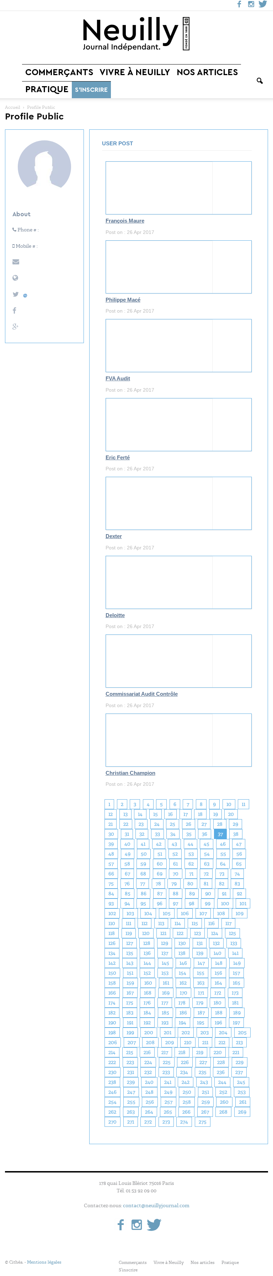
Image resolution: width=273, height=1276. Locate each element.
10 (228, 804)
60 (160, 863)
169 (166, 992)
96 (159, 903)
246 (112, 1092)
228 (221, 1062)
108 (221, 913)
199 (130, 1032)
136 (147, 953)
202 (186, 1032)
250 (187, 1092)
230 (112, 1072)
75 (111, 883)
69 (159, 873)
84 (111, 893)
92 (239, 893)
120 (146, 933)
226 (185, 1062)
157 (236, 972)
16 (170, 814)
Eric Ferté (118, 457)
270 (112, 1121)
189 (237, 1012)
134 (112, 953)
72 (206, 873)
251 (205, 1092)
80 (190, 883)
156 (218, 972)
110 (111, 923)
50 (144, 853)
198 (112, 1032)
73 (221, 873)
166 (112, 992)
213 (239, 1042)
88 (175, 893)
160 (148, 982)
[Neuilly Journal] (136, 34)
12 (110, 814)
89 (192, 893)
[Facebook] (239, 5)
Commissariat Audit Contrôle (142, 694)
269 (242, 1111)
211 (205, 1042)
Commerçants (59, 72)
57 (111, 863)
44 (190, 843)
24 (157, 824)
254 (112, 1102)
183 (129, 1012)
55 (223, 853)
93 (111, 903)
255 (131, 1102)
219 (199, 1052)
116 (211, 923)
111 (128, 923)
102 (112, 913)
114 (178, 923)
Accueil (12, 107)
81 (206, 883)
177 (164, 1002)
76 (127, 883)
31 (127, 834)
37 (220, 834)
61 (175, 863)
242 (185, 1082)
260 (224, 1102)
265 (168, 1111)
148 (219, 963)
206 (112, 1042)
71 (191, 873)
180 (217, 1002)
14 (140, 814)
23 (141, 824)
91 (224, 893)
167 (130, 992)
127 (129, 943)
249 (168, 1092)
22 (125, 824)
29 (235, 824)
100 (225, 903)
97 (175, 903)
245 (241, 1082)
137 (164, 953)
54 (207, 853)
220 (218, 1052)
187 (201, 1012)
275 (203, 1121)
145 (165, 963)
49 (127, 853)
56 (239, 853)
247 (131, 1092)
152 (147, 972)
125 (232, 933)
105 (167, 913)
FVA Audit (118, 378)
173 (235, 992)
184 (147, 1012)
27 (204, 824)
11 (243, 804)
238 (112, 1082)
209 (169, 1042)
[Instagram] (251, 5)
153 (164, 972)
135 (129, 953)
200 (148, 1032)
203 (204, 1032)
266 (186, 1111)
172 (217, 992)
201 (167, 1032)
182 (112, 1012)
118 (111, 933)
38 (236, 834)
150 (112, 972)
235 (203, 1072)
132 (216, 943)
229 (239, 1062)
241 (167, 1082)
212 (222, 1042)
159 (130, 982)
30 (111, 834)
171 (201, 992)
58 (127, 863)
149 (237, 963)
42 (158, 843)
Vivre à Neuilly (135, 72)
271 (130, 1121)
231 (130, 1072)
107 (203, 913)
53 (191, 853)
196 (218, 1022)
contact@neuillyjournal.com (156, 1205)
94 (127, 903)
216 (147, 1052)
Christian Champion (130, 773)
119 (128, 933)
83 (237, 883)
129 (164, 943)
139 (199, 953)
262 (112, 1111)
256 (150, 1102)
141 (235, 953)
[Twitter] (262, 5)
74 (237, 873)
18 (200, 814)
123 (197, 933)
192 (147, 1022)
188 (219, 1012)
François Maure (125, 221)
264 (149, 1111)
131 (200, 943)
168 (147, 992)
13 (125, 814)
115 (195, 923)
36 (204, 834)
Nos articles (207, 72)
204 (223, 1032)
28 (220, 824)
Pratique (47, 89)
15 (155, 814)
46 (223, 843)
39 (111, 843)
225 (167, 1062)
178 (182, 1002)
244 (222, 1082)
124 (214, 933)
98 (191, 903)
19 (215, 814)
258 (187, 1102)
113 (161, 923)
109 (239, 913)
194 (182, 1022)
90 (208, 893)
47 (238, 843)
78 (158, 883)
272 (148, 1121)
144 (147, 963)
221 (235, 1052)
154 (182, 972)
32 (141, 834)
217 (164, 1052)
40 (127, 843)
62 (191, 863)
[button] (259, 81)
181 (235, 1002)
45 (206, 843)
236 (221, 1072)
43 (174, 843)
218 (182, 1052)
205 (242, 1032)
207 (132, 1042)
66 (111, 873)
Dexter (114, 536)
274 (184, 1121)
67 (127, 873)
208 (150, 1042)
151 (130, 972)
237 (239, 1072)
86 (143, 893)
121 (163, 933)
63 (206, 863)
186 (183, 1012)
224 (148, 1062)
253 (242, 1092)
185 (165, 1012)
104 (148, 913)
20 (231, 814)
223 (130, 1062)
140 (217, 953)
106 (185, 913)
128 (146, 943)
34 (173, 834)
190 (112, 1022)
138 (182, 953)
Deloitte (115, 615)
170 (183, 992)
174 (112, 1002)
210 (188, 1042)
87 (159, 893)
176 (147, 1002)
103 (130, 913)
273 (166, 1121)
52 (175, 853)
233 (166, 1072)
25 (172, 824)
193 (164, 1022)
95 (143, 903)
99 (207, 903)
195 (200, 1022)
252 (223, 1092)
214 (112, 1052)
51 (159, 853)
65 (239, 863)
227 (203, 1062)
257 (168, 1102)
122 (180, 933)
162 (183, 982)
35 (189, 834)
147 (201, 963)
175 (129, 1002)
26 (188, 824)
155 (200, 972)
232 (148, 1072)
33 (157, 834)
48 (111, 853)
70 (175, 873)
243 (204, 1082)
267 (205, 1111)
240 (149, 1082)
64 (223, 863)
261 (242, 1102)
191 (130, 1022)
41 (143, 843)
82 (221, 883)
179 (199, 1002)
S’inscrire (91, 89)
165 (236, 982)
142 (112, 963)
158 (112, 982)
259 (206, 1102)
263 (131, 1111)
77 (142, 883)
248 (149, 1092)
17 (185, 814)
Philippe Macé (123, 300)
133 (233, 943)
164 (218, 982)
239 (131, 1082)
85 (127, 893)
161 (166, 982)
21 (110, 824)
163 (200, 982)
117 (228, 923)
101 (243, 903)
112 (144, 923)
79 (174, 883)
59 (143, 863)
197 (236, 1022)
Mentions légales (44, 1262)
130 (182, 943)
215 (129, 1052)
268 (223, 1111)
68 (143, 873)
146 (183, 963)
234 (184, 1072)
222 (112, 1062)
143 (129, 963)
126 (112, 943)
